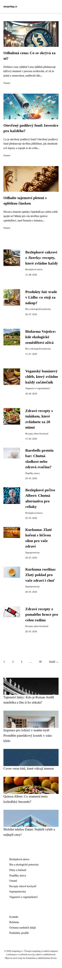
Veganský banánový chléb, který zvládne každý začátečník (41, 376)
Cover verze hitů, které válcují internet (28, 768)
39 (40, 661)
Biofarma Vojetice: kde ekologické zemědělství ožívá (40, 337)
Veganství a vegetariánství (37, 388)
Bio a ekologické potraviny (38, 309)
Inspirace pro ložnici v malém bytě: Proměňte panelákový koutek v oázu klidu (27, 735)
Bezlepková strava (34, 269)
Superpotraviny (32, 552)
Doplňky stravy (32, 473)
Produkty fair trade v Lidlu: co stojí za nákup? (41, 297)
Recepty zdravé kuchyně (36, 433)
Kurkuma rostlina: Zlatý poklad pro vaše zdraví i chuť (40, 575)
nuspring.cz (10, 6)
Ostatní (6, 83)
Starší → (54, 661)
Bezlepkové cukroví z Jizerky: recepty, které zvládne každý (41, 257)
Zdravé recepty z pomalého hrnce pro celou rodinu (41, 614)
